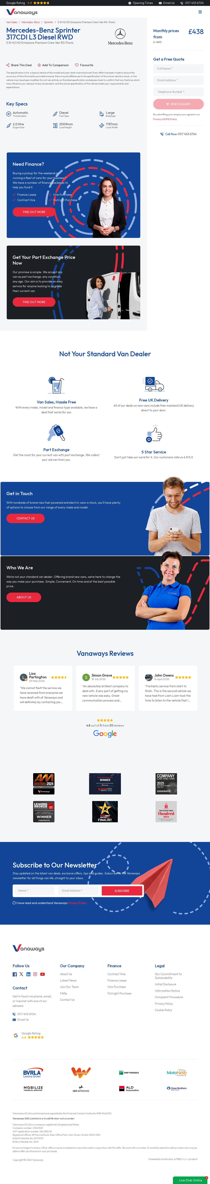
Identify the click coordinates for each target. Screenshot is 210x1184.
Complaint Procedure (169, 997)
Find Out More (34, 212)
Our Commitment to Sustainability (168, 976)
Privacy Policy (77, 903)
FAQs (63, 993)
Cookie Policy (163, 1010)
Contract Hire (116, 974)
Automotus (167, 1159)
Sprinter (48, 22)
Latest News (68, 980)
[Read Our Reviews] (105, 734)
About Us (24, 597)
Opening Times (142, 3)
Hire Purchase (116, 987)
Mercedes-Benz (30, 22)
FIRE (182, 1159)
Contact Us (25, 518)
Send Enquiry (180, 104)
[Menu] (200, 12)
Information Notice (167, 991)
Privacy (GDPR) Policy (165, 119)
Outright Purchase (119, 993)
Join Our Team (69, 987)
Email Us (169, 3)
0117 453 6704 (181, 134)
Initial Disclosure (165, 984)
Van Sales (11, 22)
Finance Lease (116, 980)
